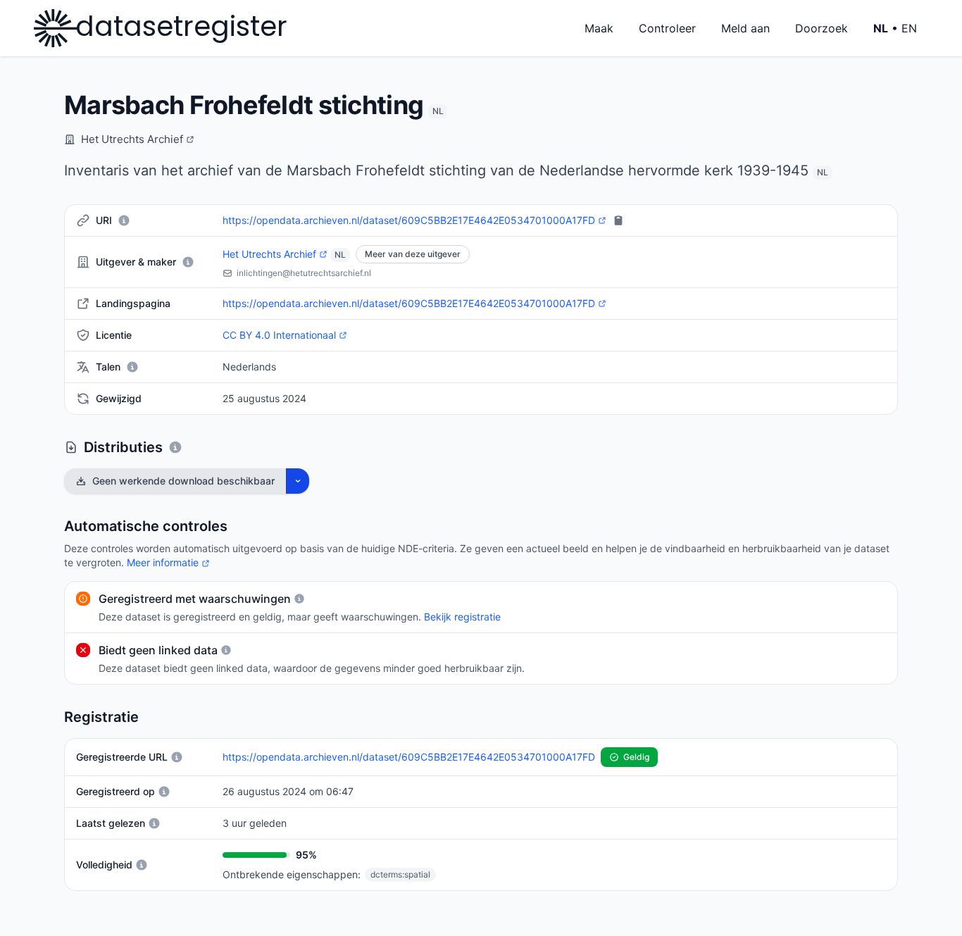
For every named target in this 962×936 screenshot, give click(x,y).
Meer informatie (168, 562)
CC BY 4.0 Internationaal (279, 335)
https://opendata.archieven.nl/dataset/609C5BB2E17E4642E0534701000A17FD (409, 220)
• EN (895, 28)
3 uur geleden (255, 823)
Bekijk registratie (462, 617)
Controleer (667, 28)
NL (437, 111)
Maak (599, 28)
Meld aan (745, 28)
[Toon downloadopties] (297, 481)
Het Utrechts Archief (137, 140)
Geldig (633, 759)
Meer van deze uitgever (413, 254)
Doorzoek (821, 28)
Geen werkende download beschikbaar (183, 481)
